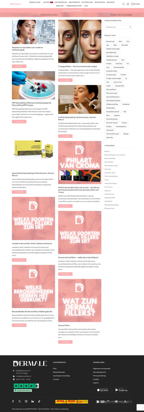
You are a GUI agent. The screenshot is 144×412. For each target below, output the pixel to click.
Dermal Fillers (64, 325)
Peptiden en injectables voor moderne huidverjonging (27, 48)
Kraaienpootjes (111, 75)
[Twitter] (19, 401)
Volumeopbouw (121, 126)
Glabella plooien (111, 60)
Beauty (107, 151)
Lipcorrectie (118, 82)
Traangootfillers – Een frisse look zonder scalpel (77, 66)
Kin (128, 63)
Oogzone (117, 115)
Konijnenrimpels (111, 71)
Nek (125, 111)
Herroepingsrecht (99, 372)
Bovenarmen (110, 41)
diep (107, 45)
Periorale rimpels (112, 123)
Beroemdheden (110, 158)
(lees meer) (113, 10)
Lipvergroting (119, 86)
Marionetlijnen (111, 89)
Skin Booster (100, 2)
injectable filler (109, 198)
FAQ (54, 368)
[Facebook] (13, 401)
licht (107, 82)
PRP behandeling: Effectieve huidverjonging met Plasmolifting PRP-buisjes (31, 104)
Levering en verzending (61, 376)
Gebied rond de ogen (113, 49)
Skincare (59, 6)
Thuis (14, 15)
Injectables (108, 201)
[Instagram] (26, 401)
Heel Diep (119, 63)
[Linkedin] (33, 401)
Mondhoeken (110, 108)
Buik (120, 41)
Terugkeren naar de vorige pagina (121, 15)
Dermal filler (34, 2)
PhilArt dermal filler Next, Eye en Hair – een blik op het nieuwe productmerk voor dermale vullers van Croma (78, 189)
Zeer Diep (109, 137)
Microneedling (61, 2)
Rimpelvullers (109, 208)
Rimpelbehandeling (111, 205)
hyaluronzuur (109, 194)
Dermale (107, 169)
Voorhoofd (109, 130)
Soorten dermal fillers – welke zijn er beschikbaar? (78, 257)
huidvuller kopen (110, 183)
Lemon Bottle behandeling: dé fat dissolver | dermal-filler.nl (33, 174)
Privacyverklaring (99, 376)
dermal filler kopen (111, 165)
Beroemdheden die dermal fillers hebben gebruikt (32, 311)
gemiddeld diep (111, 52)
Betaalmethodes (59, 372)
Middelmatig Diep (112, 104)
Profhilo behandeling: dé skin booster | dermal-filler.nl (77, 118)
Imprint (96, 383)
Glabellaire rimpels (112, 56)
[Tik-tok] (39, 401)
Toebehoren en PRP (74, 6)
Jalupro (48, 2)
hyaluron (107, 190)
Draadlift (111, 2)
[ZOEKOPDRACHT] (130, 27)
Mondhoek (125, 104)
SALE (86, 6)
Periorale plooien (112, 119)
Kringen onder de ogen (113, 78)
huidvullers (108, 187)
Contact (56, 379)
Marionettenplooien (112, 97)
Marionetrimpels (111, 93)
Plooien (124, 123)
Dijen (115, 45)
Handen (108, 63)
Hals (122, 60)
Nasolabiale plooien (112, 111)
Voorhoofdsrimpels (112, 134)
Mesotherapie (74, 2)
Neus (108, 115)
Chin (127, 41)
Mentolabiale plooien (113, 100)
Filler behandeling (110, 176)
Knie (107, 67)
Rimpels (109, 126)
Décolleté (124, 45)
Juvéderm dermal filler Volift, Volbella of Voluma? (32, 243)
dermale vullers (110, 173)
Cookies (96, 379)
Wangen (126, 134)
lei (126, 78)
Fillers (106, 180)
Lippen (108, 86)
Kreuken (123, 75)
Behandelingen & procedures (114, 155)
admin (36, 15)
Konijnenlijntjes (119, 67)
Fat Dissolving (87, 2)
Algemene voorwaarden (101, 368)
